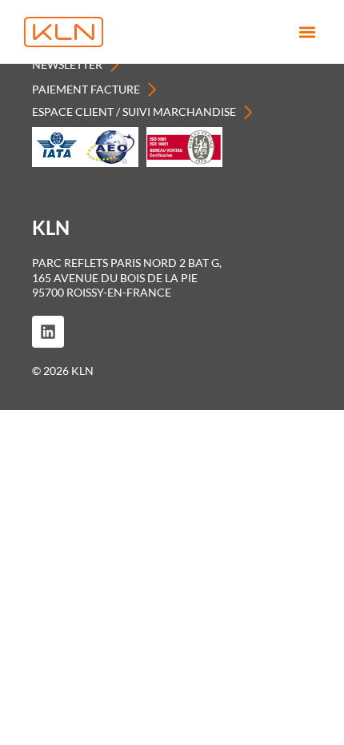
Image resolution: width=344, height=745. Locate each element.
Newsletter (67, 64)
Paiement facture (86, 89)
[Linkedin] (48, 332)
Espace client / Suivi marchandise (134, 112)
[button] (307, 32)
